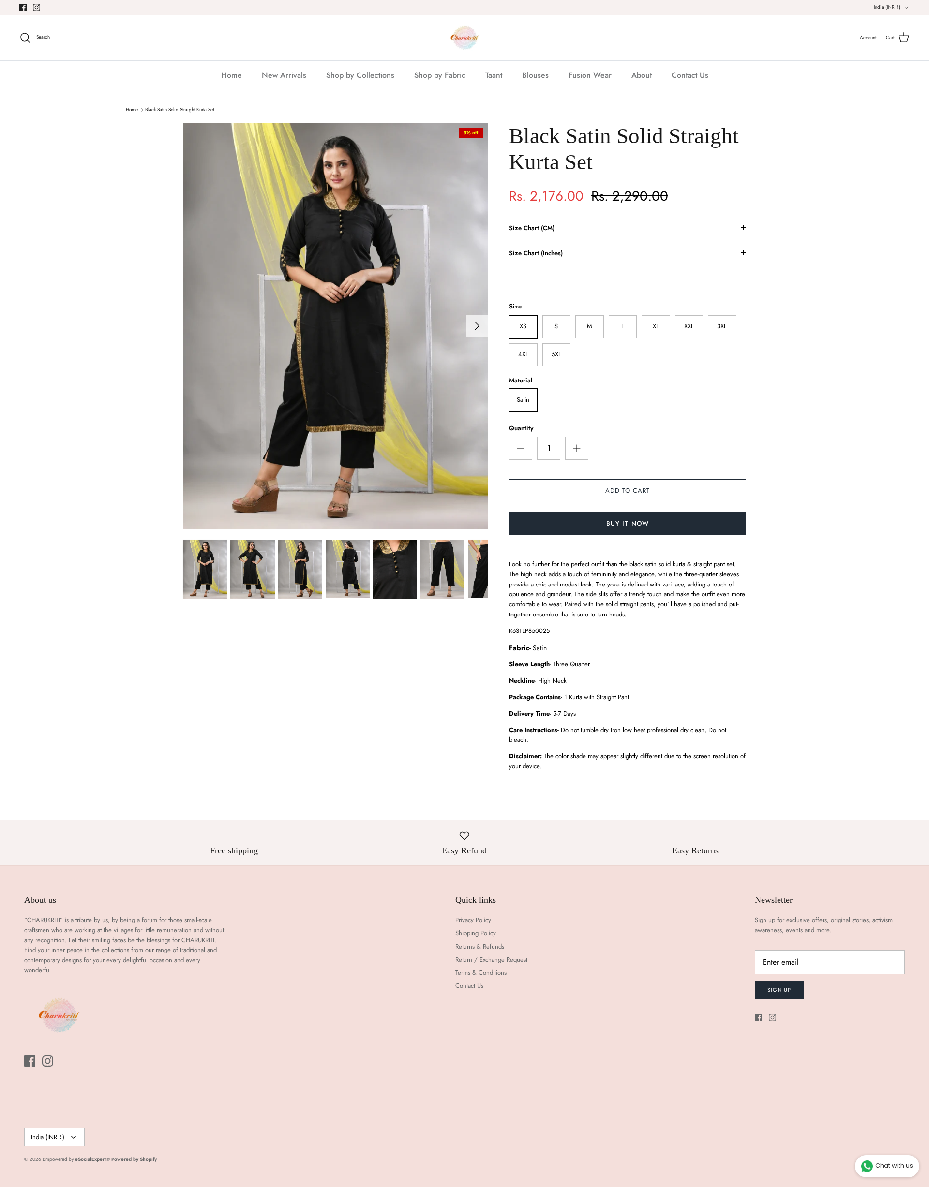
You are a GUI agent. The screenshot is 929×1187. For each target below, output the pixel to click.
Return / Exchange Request (491, 959)
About (641, 75)
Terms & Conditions (481, 972)
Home (231, 75)
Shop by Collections (360, 75)
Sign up (779, 990)
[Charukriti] (464, 38)
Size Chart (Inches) (536, 253)
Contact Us (690, 75)
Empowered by (76, 1159)
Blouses (535, 75)
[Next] (477, 326)
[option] (335, 326)
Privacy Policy (473, 919)
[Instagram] (36, 7)
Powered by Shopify (134, 1159)
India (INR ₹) (887, 7)
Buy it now (627, 523)
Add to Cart (627, 490)
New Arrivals (284, 75)
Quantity (521, 428)
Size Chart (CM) (531, 228)
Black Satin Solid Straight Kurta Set (179, 109)
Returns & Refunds (479, 946)
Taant (493, 75)
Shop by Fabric (439, 75)
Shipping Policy (475, 933)
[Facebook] (23, 7)
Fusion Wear (590, 75)
